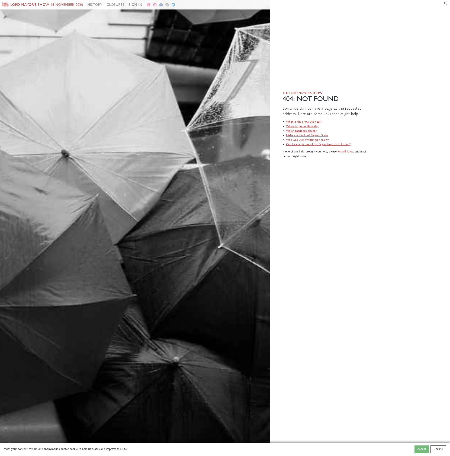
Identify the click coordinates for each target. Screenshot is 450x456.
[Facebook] (161, 5)
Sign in (136, 4)
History (94, 4)
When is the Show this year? (304, 122)
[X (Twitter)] (167, 5)
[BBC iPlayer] (148, 5)
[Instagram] (154, 5)
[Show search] (447, 4)
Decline (438, 449)
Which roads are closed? (301, 131)
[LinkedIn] (173, 5)
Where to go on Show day (302, 126)
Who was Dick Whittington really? (307, 140)
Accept (421, 449)
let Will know (346, 152)
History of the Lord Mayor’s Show (307, 135)
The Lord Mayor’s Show (302, 93)
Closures (115, 4)
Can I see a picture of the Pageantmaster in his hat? (318, 144)
